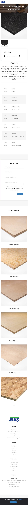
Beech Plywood (14, 436)
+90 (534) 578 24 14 (14, 486)
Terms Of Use (14, 462)
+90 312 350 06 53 (12, 56)
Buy (14, 468)
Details (20, 499)
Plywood (17, 9)
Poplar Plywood (14, 434)
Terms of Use (16, 188)
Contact (14, 470)
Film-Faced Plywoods (14, 431)
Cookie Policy (14, 466)
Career (14, 450)
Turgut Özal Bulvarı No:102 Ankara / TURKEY (14, 480)
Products (11, 9)
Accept (13, 502)
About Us (14, 448)
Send (20, 194)
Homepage (14, 446)
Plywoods (14, 429)
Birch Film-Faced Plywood (14, 438)
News (14, 454)
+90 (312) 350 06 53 (14, 484)
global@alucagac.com (14, 482)
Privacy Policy (14, 190)
